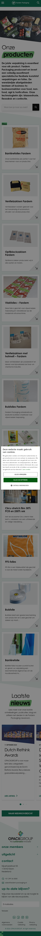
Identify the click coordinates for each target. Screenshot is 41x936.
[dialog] (20, 468)
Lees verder (26, 469)
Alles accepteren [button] (20, 480)
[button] (20, 485)
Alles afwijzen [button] (20, 474)
